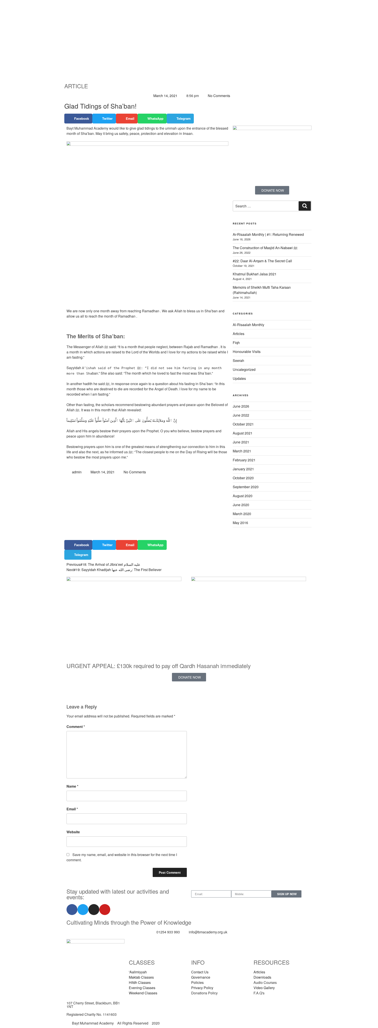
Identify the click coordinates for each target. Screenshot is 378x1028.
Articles (238, 333)
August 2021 (242, 433)
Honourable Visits (247, 351)
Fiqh (236, 342)
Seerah (238, 360)
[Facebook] (71, 909)
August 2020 (242, 495)
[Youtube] (104, 909)
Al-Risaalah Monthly (248, 324)
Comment (75, 726)
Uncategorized (244, 369)
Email (72, 808)
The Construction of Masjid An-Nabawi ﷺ (265, 247)
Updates (239, 378)
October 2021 (243, 424)
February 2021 (244, 459)
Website (73, 831)
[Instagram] (93, 909)
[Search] (305, 205)
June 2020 (241, 504)
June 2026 (241, 406)
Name (72, 786)
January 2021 (243, 468)
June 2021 (241, 442)
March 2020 (242, 513)
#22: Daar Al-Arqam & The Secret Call (262, 260)
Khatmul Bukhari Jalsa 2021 (254, 273)
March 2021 (242, 450)
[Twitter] (82, 909)
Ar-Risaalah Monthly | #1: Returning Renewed (268, 234)
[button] (78, 118)
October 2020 (243, 477)
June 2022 (241, 415)
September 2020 (246, 486)
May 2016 (240, 522)
